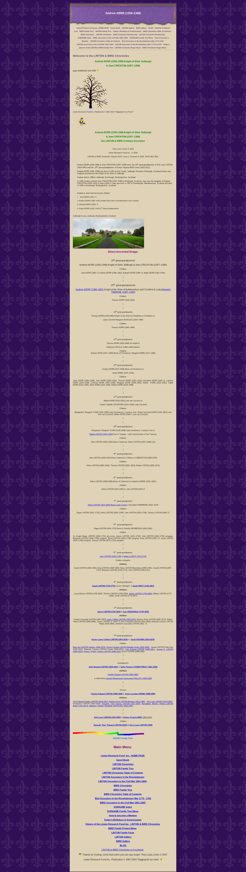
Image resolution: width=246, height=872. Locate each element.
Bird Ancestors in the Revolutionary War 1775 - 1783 (123, 798)
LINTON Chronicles (103, 35)
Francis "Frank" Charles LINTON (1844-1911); (102, 651)
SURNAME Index (84, 38)
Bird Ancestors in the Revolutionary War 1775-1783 (143, 41)
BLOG (150, 28)
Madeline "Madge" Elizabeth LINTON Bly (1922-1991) (111, 706)
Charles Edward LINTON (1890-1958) (123, 675)
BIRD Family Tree (86, 31)
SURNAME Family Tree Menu (141, 38)
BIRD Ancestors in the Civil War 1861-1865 (110, 38)
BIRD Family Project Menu (122, 828)
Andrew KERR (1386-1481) (90, 289)
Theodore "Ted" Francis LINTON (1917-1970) (121, 704)
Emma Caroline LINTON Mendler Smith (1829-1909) (128, 647)
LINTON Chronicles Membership (152, 35)
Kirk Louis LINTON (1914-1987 (159, 701)
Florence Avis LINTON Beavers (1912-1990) (127, 701)
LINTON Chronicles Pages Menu (128, 48)
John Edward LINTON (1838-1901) (140, 649)
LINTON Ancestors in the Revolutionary (123, 777)
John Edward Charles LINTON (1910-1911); (90, 701)
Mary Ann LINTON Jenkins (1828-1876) (89, 647)
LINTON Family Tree (103, 31)
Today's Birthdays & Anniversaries (127, 31)
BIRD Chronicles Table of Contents (157, 31)
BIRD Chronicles (87, 35)
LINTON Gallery (128, 28)
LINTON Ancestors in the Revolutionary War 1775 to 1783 (138, 44)
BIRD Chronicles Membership (125, 35)
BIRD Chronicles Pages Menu (154, 48)
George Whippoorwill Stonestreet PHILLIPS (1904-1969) (129, 678)
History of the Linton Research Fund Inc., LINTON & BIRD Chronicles (123, 824)
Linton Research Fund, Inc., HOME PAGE (92, 28)
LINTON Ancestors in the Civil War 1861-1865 (95, 44)
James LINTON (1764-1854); (140, 594)
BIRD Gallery (141, 28)
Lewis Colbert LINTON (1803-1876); (121, 619)
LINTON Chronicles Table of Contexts (105, 41)
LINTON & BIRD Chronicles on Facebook (123, 850)
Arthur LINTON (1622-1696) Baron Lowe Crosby (107, 505)
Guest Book (115, 28)
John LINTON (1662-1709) (110, 556)
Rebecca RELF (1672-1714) (135, 556)
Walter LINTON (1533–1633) (101, 434)
